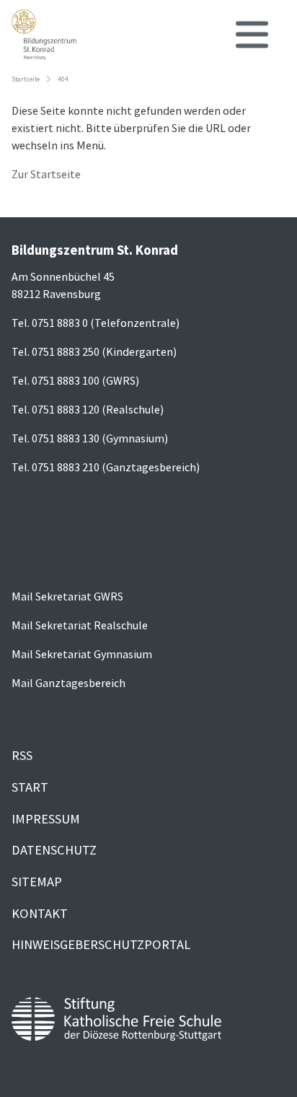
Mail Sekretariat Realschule (80, 625)
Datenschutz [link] (54, 850)
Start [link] (30, 787)
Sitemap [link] (37, 881)
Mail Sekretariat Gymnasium (82, 654)
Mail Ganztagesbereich (68, 683)
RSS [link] (22, 755)
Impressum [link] (46, 818)
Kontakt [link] (40, 913)
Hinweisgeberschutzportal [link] (101, 944)
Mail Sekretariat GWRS (67, 596)
